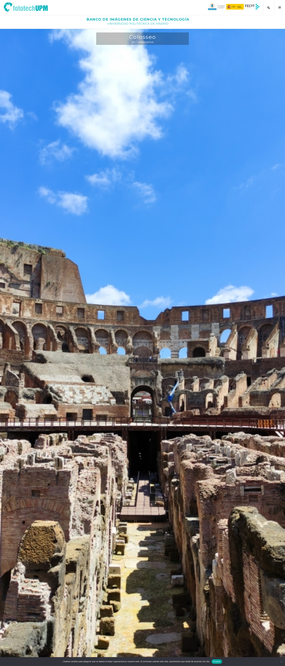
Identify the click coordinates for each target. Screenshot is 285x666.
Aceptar (217, 661)
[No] (281, 661)
